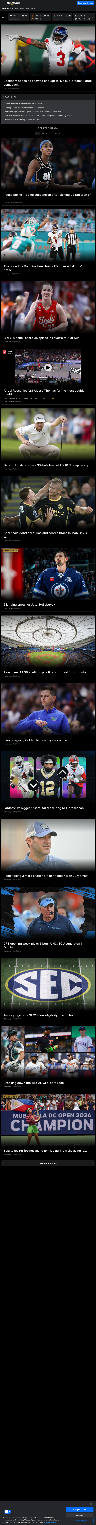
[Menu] (3, 3)
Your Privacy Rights (80, 1520)
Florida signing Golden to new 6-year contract (37, 740)
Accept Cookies (79, 1510)
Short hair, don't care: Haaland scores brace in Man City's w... (45, 535)
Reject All (79, 1515)
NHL (28, 8)
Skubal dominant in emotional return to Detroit (23, 104)
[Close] (91, 1504)
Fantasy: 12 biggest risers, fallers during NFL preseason (44, 808)
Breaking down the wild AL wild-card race (34, 1083)
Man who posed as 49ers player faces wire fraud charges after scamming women (39, 116)
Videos (57, 134)
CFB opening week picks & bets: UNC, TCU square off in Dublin (44, 945)
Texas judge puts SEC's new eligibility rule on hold (39, 1015)
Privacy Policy (50, 1522)
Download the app (85, 3)
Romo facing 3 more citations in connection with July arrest (46, 876)
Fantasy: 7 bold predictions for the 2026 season (24, 108)
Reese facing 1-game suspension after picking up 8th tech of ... (47, 196)
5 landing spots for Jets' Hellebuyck (29, 604)
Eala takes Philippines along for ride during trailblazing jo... (45, 1150)
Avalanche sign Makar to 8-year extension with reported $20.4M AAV (33, 111)
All (37, 134)
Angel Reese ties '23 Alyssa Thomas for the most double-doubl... (45, 392)
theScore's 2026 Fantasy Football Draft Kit (22, 120)
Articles (46, 134)
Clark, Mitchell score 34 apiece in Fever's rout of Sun (42, 338)
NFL (17, 8)
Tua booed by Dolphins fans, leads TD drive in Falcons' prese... (43, 268)
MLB (33, 8)
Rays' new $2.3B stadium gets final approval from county (45, 672)
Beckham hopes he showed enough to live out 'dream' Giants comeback (48, 82)
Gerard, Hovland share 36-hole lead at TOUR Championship (46, 465)
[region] (48, 1513)
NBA (22, 8)
